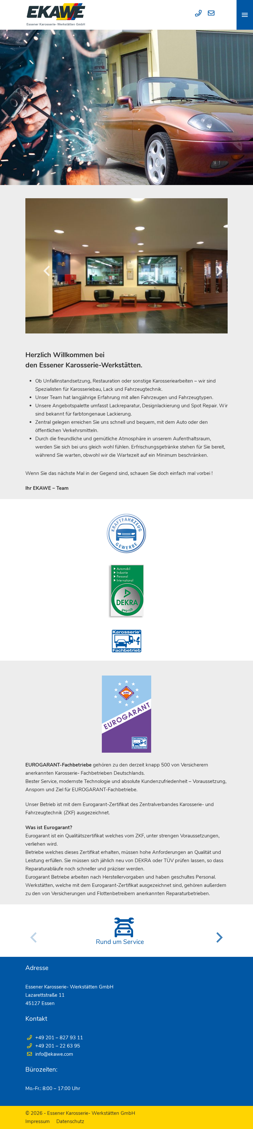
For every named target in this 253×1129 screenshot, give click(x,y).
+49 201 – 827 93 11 (59, 1037)
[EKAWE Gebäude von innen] (126, 265)
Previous (47, 271)
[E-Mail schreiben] (208, 14)
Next (219, 271)
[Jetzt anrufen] (196, 14)
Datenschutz (70, 1121)
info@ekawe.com (54, 1054)
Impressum (37, 1121)
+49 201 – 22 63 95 (57, 1046)
